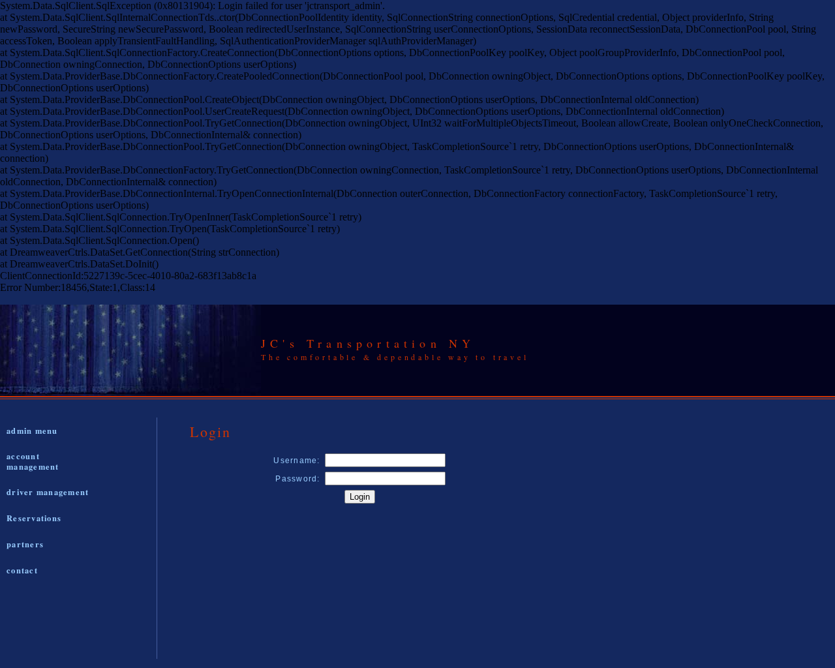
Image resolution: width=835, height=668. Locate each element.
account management (33, 461)
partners (25, 544)
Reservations (34, 518)
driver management (48, 492)
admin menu (32, 430)
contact (22, 570)
